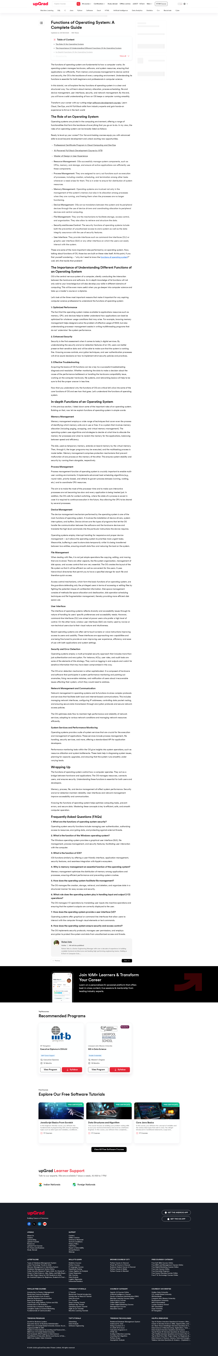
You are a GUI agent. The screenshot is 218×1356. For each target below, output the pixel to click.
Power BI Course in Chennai (120, 1265)
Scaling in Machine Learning (120, 1334)
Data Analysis (73, 1277)
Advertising (73, 1322)
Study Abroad (32, 1250)
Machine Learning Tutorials (78, 1311)
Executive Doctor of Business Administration (42, 1324)
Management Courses (118, 1307)
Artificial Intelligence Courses (120, 1294)
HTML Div (113, 1332)
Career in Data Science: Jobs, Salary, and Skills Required (47, 1273)
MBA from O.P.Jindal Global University (41, 1332)
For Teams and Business (35, 1248)
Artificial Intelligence (120, 10)
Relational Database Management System (125, 1322)
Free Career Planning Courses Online (165, 1273)
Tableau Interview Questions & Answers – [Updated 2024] (172, 1340)
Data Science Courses (118, 1300)
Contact (71, 1236)
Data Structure (74, 1298)
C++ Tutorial (73, 1300)
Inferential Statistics (76, 1281)
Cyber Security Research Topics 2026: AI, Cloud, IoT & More (48, 1271)
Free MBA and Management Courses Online (167, 1265)
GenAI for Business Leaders (37, 1322)
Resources (31, 1244)
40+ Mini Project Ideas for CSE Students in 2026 (44, 1275)
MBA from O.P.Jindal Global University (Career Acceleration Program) (52, 1326)
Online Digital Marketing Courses (121, 1305)
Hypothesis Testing (75, 1269)
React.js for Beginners (35, 1300)
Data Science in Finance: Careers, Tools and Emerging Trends (173, 1338)
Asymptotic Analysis (117, 1340)
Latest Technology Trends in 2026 (39, 1265)
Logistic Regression (75, 1279)
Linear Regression (75, 1273)
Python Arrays (115, 1338)
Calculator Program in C (118, 1330)
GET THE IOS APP (177, 1219)
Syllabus (74, 1069)
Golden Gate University (160, 1292)
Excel (99, 10)
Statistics (149, 10)
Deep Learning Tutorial (77, 1302)
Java (71, 10)
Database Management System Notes (40, 1269)
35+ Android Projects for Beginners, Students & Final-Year (47, 1277)
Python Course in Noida (118, 1269)
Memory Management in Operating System (42, 1267)
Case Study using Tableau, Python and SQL (42, 1302)
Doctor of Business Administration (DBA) (124, 1296)
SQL (59, 10)
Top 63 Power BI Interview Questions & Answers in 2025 (171, 1332)
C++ (158, 10)
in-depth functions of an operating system (74, 52)
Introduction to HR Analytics (37, 1305)
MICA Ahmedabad (158, 1302)
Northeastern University (160, 1300)
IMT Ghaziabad (157, 1307)
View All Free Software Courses (109, 1149)
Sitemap (71, 1252)
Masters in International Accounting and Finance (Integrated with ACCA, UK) (54, 1330)
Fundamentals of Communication (39, 1311)
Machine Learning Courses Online (122, 1298)
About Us (30, 1236)
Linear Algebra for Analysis (78, 1271)
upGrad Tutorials (33, 1242)
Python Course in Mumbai (119, 1271)
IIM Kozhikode (157, 1296)
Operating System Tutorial (78, 1307)
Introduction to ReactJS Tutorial (80, 1296)
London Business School (160, 1305)
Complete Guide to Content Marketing (41, 1309)
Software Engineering (76, 1326)
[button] (41, 23)
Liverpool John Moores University (163, 1298)
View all (123, 56)
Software (89, 10)
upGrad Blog (31, 1240)
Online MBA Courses (117, 1302)
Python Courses (74, 1265)
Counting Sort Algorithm (118, 1336)
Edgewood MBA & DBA (35, 1328)
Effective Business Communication (39, 1298)
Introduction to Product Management (40, 1292)
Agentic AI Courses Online (119, 1292)
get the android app (178, 1213)
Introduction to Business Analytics (39, 1307)
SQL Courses (73, 1275)
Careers (30, 1238)
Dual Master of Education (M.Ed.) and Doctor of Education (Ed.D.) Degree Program (56, 1336)
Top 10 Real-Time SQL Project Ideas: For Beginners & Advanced (174, 1336)
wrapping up (61, 56)
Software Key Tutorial (76, 1305)
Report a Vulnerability (76, 1248)
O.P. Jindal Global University (162, 1294)
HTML (107, 10)
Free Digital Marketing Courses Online (165, 1267)
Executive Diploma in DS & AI (53, 1049)
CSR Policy (72, 1246)
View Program (50, 1069)
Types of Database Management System (41, 1263)
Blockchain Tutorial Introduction (80, 1294)
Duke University (157, 1309)
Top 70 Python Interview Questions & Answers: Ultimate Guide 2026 (176, 1322)
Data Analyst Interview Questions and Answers (168, 1330)
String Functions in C (117, 1326)
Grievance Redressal (76, 1240)
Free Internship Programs (160, 1271)
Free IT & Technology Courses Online (165, 1275)
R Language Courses (76, 1267)
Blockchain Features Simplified (38, 1294)
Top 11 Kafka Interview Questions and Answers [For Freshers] (173, 1334)
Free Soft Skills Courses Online (162, 1263)
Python (79, 10)
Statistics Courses (75, 1263)
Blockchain (168, 10)
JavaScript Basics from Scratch (38, 1296)
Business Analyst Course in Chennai (122, 1267)
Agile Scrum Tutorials (76, 1309)
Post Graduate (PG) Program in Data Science (43, 1334)
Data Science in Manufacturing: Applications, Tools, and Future (174, 1328)
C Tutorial (72, 1292)
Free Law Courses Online (160, 1269)
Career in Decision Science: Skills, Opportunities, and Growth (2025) (176, 1324)
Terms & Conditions (75, 1242)
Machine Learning (46, 10)
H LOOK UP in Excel (117, 1328)
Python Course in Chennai (119, 1263)
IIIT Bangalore (157, 1311)
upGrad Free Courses (34, 1246)
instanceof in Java (116, 1324)
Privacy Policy (74, 1244)
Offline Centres (74, 1238)
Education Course (116, 1309)
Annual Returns (74, 1250)
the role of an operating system (70, 44)
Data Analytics (137, 10)
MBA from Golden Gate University (39, 1338)
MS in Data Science (97, 1049)
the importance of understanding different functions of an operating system (88, 48)
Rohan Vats (66, 942)
